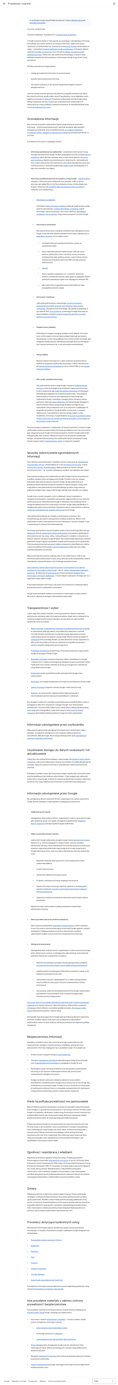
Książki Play (35, 1246)
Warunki (43, 1381)
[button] (4, 3)
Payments (34, 1251)
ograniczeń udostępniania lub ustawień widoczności (46, 510)
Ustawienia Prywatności (47, 1356)
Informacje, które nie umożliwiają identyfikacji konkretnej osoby (50, 1002)
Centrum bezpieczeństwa (40, 1365)
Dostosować (35, 673)
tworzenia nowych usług (72, 465)
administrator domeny (82, 840)
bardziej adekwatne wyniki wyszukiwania (58, 49)
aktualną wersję (77, 20)
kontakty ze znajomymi (43, 52)
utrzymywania (32, 465)
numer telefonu (51, 214)
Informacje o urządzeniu (45, 200)
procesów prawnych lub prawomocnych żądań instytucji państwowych (61, 965)
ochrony (41, 465)
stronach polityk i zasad (35, 1313)
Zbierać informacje (38, 687)
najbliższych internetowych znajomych (56, 133)
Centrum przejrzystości (57, 1381)
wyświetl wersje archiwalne (66, 35)
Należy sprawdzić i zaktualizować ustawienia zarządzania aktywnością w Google (60, 629)
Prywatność (33, 1381)
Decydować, (35, 682)
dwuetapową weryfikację (48, 1060)
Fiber (32, 1257)
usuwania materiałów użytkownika (39, 738)
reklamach (59, 1334)
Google (7, 1381)
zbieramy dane (83, 179)
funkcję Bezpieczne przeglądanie (47, 1063)
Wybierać (34, 693)
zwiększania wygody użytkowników (55, 533)
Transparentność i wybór (53, 441)
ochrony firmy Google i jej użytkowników (41, 467)
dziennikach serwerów (44, 236)
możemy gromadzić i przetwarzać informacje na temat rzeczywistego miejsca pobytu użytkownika (60, 306)
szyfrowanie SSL (64, 1055)
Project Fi (34, 1263)
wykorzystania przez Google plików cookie (51, 1328)
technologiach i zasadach (56, 1319)
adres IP (45, 268)
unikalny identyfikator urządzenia (66, 209)
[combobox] (103, 1381)
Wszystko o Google (19, 1381)
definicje (48, 99)
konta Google (71, 46)
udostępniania (83, 462)
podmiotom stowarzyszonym (63, 926)
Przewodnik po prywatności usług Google (48, 1289)
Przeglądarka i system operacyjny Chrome (46, 1240)
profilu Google (68, 166)
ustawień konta (53, 573)
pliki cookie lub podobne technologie (65, 391)
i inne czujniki (54, 311)
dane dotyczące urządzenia (56, 206)
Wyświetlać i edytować (39, 659)
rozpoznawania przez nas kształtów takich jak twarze (56, 1339)
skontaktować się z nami (41, 107)
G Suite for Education (38, 1269)
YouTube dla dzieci (38, 1274)
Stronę (33, 1345)
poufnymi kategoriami (61, 547)
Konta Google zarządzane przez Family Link (47, 1280)
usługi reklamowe (58, 402)
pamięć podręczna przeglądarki (50, 366)
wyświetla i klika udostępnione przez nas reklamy (66, 187)
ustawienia (35, 640)
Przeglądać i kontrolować (40, 651)
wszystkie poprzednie (37, 23)
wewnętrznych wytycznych (58, 1160)
